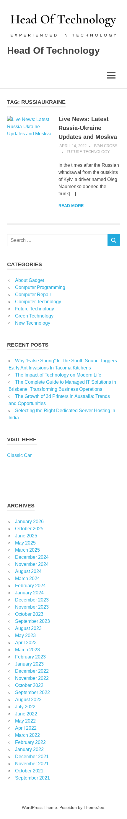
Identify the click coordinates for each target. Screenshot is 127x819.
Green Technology (34, 315)
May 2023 (25, 635)
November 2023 (32, 607)
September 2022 (32, 692)
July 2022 (25, 706)
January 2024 (29, 592)
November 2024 (32, 564)
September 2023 (32, 621)
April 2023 (26, 642)
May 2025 (25, 542)
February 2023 (30, 656)
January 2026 (29, 521)
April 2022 (26, 728)
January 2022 (29, 749)
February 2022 (30, 742)
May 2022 (25, 720)
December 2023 (32, 599)
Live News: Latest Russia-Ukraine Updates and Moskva (87, 128)
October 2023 (29, 614)
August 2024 (28, 571)
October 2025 (29, 528)
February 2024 (30, 585)
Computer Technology (38, 301)
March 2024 (27, 578)
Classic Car (19, 455)
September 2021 (32, 777)
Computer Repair (33, 294)
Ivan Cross (106, 146)
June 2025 (26, 535)
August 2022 (28, 699)
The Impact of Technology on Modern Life (58, 374)
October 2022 (29, 685)
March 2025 (27, 550)
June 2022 (26, 713)
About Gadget (29, 280)
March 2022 (27, 735)
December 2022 (32, 671)
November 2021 (32, 763)
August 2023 (28, 628)
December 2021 (32, 756)
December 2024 (32, 557)
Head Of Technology (53, 50)
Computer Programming (40, 287)
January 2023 (29, 663)
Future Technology (88, 152)
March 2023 (27, 649)
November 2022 (32, 678)
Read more (71, 205)
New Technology (32, 323)
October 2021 (29, 770)
